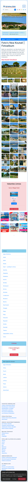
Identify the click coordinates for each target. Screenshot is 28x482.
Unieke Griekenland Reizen (8, 405)
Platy (4, 314)
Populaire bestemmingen (8, 425)
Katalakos (5, 276)
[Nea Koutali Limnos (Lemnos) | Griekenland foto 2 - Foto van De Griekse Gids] (5, 175)
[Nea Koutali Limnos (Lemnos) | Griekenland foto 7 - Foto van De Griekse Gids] (14, 163)
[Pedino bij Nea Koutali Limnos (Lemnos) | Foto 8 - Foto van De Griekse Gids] (22, 100)
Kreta (3, 443)
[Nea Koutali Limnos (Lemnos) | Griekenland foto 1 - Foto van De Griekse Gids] (14, 175)
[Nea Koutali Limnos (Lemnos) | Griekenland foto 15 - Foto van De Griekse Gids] (22, 144)
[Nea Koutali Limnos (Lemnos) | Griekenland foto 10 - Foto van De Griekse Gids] (14, 157)
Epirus (3, 434)
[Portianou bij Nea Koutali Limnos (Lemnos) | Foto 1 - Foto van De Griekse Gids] (14, 94)
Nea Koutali (5, 34)
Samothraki (6, 390)
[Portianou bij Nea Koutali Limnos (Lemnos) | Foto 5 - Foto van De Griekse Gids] (5, 88)
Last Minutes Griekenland (8, 413)
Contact (4, 465)
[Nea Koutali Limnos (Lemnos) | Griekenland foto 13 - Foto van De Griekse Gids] (14, 150)
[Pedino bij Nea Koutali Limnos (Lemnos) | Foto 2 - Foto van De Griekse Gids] (22, 113)
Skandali (5, 327)
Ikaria (4, 374)
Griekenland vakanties (7, 410)
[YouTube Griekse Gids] (19, 9)
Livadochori (6, 295)
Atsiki (4, 257)
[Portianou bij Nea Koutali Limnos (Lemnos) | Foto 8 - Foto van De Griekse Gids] (11, 80)
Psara (4, 383)
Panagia (5, 308)
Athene (3, 440)
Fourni (4, 371)
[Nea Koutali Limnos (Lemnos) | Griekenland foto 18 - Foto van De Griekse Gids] (22, 138)
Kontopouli (5, 286)
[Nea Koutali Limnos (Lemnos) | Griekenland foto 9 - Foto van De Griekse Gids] (22, 157)
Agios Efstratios (7, 364)
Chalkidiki (4, 436)
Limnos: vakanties (14, 209)
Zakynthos (4, 453)
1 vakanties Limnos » (8, 39)
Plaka (4, 311)
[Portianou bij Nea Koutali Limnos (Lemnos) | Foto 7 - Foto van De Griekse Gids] (17, 80)
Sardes (5, 324)
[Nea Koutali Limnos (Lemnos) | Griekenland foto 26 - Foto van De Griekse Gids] (5, 125)
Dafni (4, 260)
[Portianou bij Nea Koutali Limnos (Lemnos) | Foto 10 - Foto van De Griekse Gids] (14, 69)
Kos (3, 445)
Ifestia (4, 263)
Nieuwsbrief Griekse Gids (8, 468)
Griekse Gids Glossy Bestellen (9, 417)
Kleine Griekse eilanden (7, 428)
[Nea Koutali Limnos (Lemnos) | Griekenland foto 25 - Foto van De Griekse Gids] (14, 125)
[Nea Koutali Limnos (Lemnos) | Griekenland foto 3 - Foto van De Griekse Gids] (22, 169)
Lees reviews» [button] (14, 354)
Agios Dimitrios (7, 254)
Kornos (5, 289)
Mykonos (4, 446)
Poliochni (5, 317)
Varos (4, 336)
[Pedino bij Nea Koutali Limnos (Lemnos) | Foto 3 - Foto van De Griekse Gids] (14, 113)
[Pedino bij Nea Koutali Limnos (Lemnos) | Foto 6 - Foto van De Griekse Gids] (14, 107)
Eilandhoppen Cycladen (7, 408)
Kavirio (5, 279)
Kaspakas (5, 273)
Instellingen (14, 478)
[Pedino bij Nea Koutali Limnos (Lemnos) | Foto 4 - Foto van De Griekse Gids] (5, 113)
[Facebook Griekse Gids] (23, 9)
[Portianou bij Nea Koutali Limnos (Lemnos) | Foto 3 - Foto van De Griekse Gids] (22, 88)
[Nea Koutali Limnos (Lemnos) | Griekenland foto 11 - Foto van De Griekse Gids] (5, 157)
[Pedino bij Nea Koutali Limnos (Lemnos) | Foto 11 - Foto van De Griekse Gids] (22, 94)
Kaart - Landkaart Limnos (9, 266)
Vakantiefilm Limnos (8, 333)
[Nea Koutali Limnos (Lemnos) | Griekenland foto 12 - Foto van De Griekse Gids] (22, 150)
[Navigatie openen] (24, 6)
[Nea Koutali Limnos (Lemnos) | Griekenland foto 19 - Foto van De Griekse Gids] (14, 138)
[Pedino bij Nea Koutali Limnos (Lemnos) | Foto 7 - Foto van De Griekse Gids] (5, 107)
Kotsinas (5, 292)
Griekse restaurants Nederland (9, 457)
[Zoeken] (15, 10)
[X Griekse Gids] (17, 9)
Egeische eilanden (14, 32)
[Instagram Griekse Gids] (21, 9)
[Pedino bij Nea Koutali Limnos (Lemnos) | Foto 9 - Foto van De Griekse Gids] (14, 100)
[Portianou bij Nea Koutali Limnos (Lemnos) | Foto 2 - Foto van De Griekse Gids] (5, 94)
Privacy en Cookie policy (8, 466)
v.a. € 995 (14, 203)
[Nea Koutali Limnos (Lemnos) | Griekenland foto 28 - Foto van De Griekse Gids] (14, 119)
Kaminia (5, 270)
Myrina (4, 301)
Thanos (5, 330)
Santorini (4, 448)
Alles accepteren (22, 478)
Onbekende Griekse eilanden (9, 427)
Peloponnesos (5, 433)
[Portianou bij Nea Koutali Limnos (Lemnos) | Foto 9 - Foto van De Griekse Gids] (4, 80)
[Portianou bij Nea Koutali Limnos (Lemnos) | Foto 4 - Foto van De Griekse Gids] (14, 88)
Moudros (5, 298)
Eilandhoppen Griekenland (8, 407)
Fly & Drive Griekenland (7, 411)
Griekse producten (6, 460)
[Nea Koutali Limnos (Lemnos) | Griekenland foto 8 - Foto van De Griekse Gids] (5, 163)
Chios (4, 368)
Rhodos (3, 450)
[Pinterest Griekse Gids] (25, 9)
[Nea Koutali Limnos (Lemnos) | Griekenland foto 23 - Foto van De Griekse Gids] (5, 132)
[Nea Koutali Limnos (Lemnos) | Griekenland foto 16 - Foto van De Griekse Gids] (14, 144)
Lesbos (5, 377)
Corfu (3, 442)
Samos (4, 387)
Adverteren (4, 419)
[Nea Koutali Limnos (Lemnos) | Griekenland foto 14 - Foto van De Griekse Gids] (5, 150)
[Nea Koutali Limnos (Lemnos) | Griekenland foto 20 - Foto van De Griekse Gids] (5, 138)
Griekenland (5, 32)
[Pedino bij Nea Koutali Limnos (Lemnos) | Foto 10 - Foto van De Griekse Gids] (5, 100)
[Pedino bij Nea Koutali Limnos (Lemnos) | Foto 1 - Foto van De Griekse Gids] (5, 119)
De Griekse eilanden (7, 423)
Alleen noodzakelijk (6, 478)
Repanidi (5, 321)
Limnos (22, 32)
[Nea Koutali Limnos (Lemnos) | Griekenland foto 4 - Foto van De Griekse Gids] (14, 169)
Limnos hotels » (22, 39)
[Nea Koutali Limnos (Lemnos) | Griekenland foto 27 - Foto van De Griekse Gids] (22, 119)
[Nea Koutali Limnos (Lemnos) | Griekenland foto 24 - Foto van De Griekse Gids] (22, 125)
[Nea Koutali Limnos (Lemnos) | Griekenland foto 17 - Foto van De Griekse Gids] (5, 144)
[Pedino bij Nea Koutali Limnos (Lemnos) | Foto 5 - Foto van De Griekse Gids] (22, 107)
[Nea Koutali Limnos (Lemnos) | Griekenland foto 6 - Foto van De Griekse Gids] (22, 163)
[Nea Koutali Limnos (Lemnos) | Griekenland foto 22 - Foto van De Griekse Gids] (14, 132)
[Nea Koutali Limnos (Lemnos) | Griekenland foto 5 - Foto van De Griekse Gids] (5, 169)
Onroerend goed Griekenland (9, 459)
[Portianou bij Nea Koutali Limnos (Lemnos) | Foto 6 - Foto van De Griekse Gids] (24, 80)
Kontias (5, 282)
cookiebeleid (20, 476)
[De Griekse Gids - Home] (9, 6)
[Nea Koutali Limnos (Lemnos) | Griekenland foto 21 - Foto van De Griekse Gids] (22, 132)
